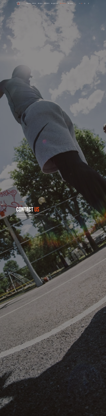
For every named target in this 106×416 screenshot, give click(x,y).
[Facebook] (88, 3)
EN (81, 3)
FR (79, 3)
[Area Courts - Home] (18, 3)
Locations (55, 3)
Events (47, 3)
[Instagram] (84, 3)
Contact (63, 3)
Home (29, 3)
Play (35, 3)
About (41, 3)
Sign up (71, 3)
